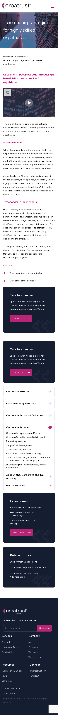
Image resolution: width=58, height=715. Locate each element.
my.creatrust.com (38, 670)
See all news (18, 532)
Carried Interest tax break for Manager (24, 522)
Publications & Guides (12, 670)
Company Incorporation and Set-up (28, 567)
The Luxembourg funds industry (26, 273)
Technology (34, 652)
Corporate (22, 56)
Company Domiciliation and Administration (24, 575)
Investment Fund (10, 647)
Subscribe (44, 628)
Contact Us (18, 318)
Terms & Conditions (11, 688)
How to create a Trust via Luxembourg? (22, 514)
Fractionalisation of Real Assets (25, 507)
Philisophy (33, 647)
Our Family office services (23, 280)
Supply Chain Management (23, 561)
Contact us (7, 680)
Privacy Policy (8, 693)
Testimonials (34, 657)
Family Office (8, 652)
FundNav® (34, 675)
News (4, 675)
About (31, 642)
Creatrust (8, 56)
